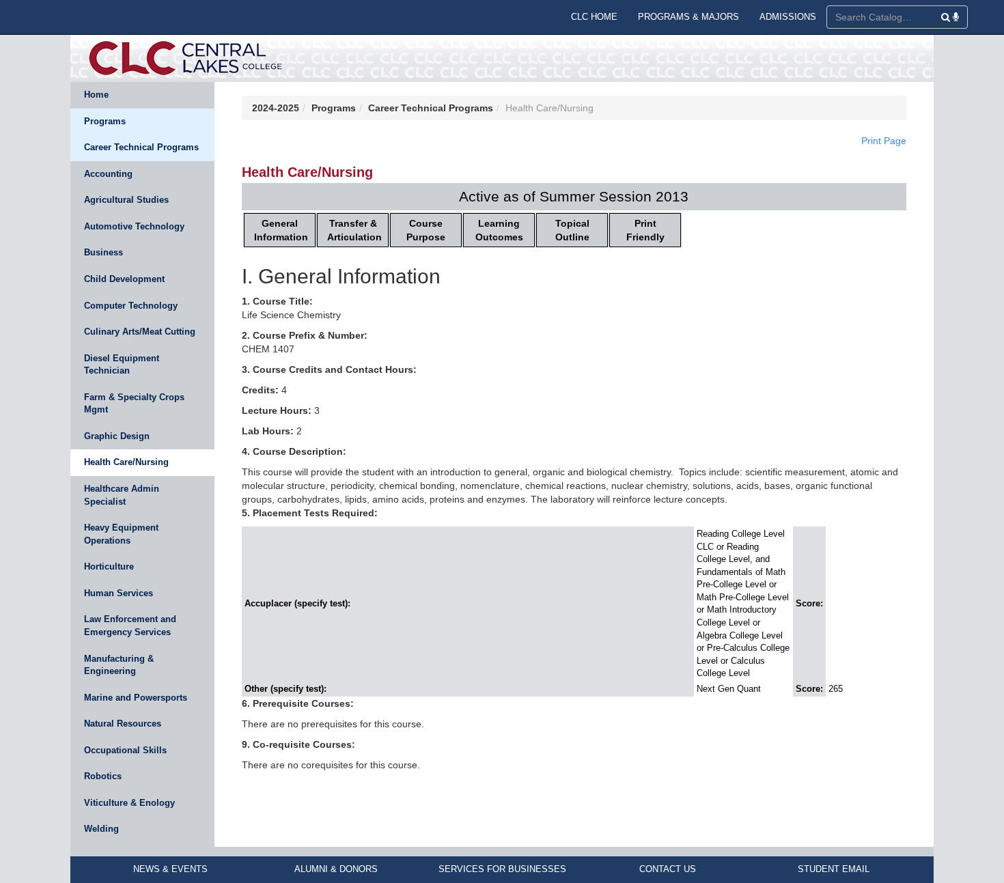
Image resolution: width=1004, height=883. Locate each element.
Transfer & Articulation (354, 230)
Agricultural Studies (126, 200)
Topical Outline (572, 230)
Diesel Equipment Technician (121, 364)
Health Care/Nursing (126, 462)
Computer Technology (131, 305)
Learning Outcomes (499, 230)
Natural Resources (122, 723)
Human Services (118, 593)
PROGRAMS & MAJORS (688, 17)
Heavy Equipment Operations (121, 534)
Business (103, 252)
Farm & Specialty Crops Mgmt (134, 403)
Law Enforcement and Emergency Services (130, 625)
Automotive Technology (134, 226)
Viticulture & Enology (129, 803)
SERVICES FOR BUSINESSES (502, 869)
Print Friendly (645, 230)
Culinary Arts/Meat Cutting (139, 331)
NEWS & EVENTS (170, 869)
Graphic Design (117, 436)
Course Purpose (425, 230)
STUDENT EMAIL (833, 869)
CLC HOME (594, 17)
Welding (101, 829)
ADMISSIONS (787, 17)
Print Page (883, 140)
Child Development (124, 279)
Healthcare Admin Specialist (121, 495)
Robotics (103, 776)
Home (96, 94)
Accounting (108, 174)
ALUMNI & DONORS (336, 869)
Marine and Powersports (135, 697)
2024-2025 (275, 107)
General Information (281, 230)
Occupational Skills (125, 750)
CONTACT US (667, 869)
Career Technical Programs (141, 147)
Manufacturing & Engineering (119, 665)
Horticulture (109, 566)
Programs (105, 121)
